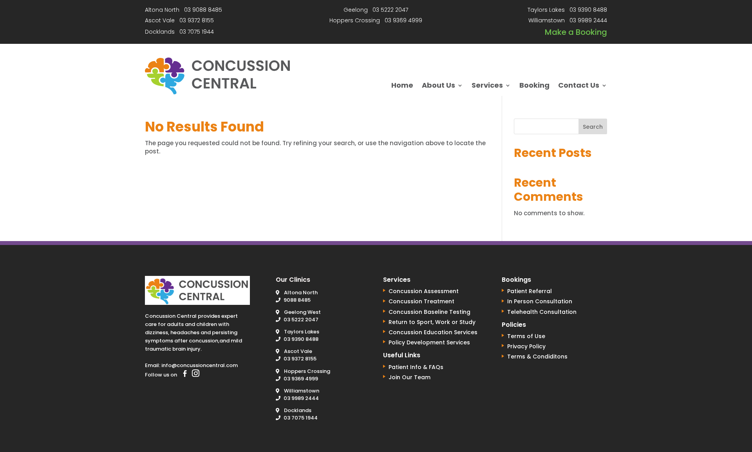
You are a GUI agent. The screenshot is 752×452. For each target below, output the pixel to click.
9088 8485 (297, 300)
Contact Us (578, 86)
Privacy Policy (526, 346)
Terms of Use (526, 336)
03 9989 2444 (588, 20)
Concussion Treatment (421, 301)
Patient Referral (529, 291)
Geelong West (302, 312)
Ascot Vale (298, 351)
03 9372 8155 (196, 20)
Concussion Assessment (424, 291)
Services (487, 86)
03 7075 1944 (196, 32)
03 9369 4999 (403, 20)
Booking (534, 86)
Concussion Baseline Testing (429, 312)
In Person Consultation (539, 301)
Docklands (297, 410)
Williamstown (301, 390)
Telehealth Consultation (542, 312)
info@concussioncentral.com (199, 365)
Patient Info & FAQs (416, 367)
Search (593, 127)
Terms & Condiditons (537, 356)
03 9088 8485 (203, 10)
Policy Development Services (429, 342)
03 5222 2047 (390, 10)
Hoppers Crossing (307, 371)
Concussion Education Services (433, 332)
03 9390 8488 (588, 10)
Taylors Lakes (301, 331)
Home (402, 86)
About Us (438, 86)
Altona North (301, 292)
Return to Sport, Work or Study (432, 322)
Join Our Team (409, 377)
